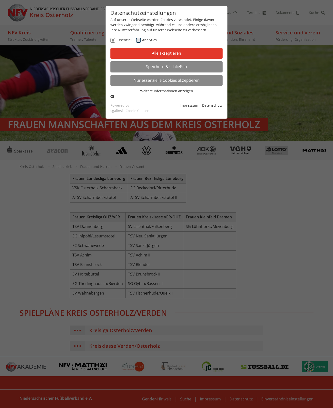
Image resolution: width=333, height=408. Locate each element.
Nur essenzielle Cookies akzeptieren (167, 80)
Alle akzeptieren (166, 53)
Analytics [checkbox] (149, 40)
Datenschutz (212, 105)
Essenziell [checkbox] (125, 40)
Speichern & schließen (166, 66)
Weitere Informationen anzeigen (166, 91)
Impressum (189, 105)
